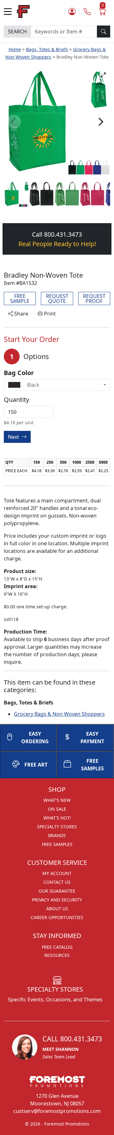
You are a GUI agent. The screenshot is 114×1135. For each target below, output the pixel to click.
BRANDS (57, 835)
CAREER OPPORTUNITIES (57, 917)
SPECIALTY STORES (57, 827)
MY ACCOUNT (57, 873)
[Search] (103, 32)
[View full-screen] (103, 75)
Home (15, 49)
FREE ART (36, 764)
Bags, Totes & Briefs (47, 49)
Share (20, 313)
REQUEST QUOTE (57, 298)
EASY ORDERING (35, 737)
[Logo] (23, 11)
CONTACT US (57, 882)
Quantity (16, 399)
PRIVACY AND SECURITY (57, 900)
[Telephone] (87, 11)
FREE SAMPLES (92, 764)
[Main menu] (10, 11)
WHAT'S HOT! (57, 818)
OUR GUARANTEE (57, 891)
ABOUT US (57, 909)
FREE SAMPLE (19, 298)
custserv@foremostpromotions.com (57, 1111)
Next (14, 436)
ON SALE (57, 809)
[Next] (100, 122)
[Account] (72, 11)
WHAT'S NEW (57, 800)
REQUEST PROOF (94, 298)
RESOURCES (57, 955)
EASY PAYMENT (92, 737)
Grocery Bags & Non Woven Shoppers (59, 713)
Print (49, 313)
